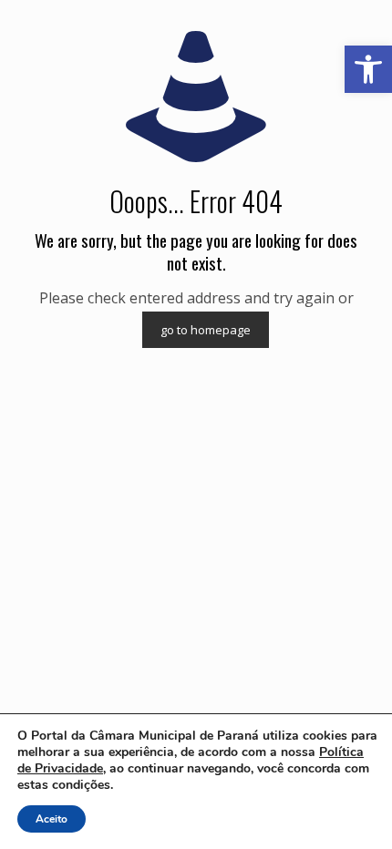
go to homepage (205, 330)
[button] (368, 69)
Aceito (51, 819)
